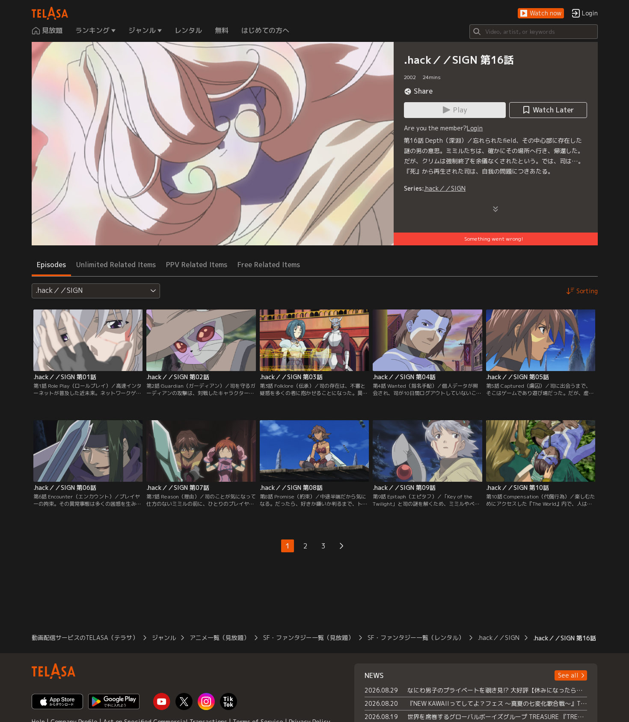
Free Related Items (268, 264)
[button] (541, 13)
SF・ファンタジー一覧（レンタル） (416, 638)
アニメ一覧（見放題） (219, 638)
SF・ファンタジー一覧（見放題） (308, 638)
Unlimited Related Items (116, 264)
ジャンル (164, 638)
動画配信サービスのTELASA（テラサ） (85, 638)
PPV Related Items (196, 264)
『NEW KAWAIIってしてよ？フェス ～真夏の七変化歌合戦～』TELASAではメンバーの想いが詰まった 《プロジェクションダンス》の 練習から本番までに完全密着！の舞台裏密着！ (497, 703)
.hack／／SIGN (445, 188)
